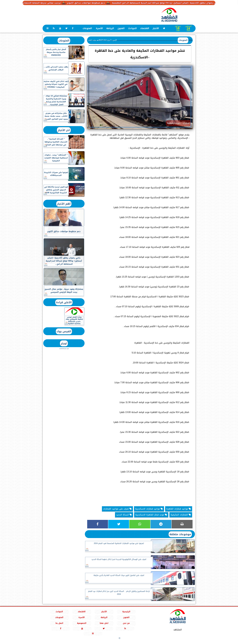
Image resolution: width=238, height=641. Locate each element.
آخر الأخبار (64, 130)
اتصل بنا (59, 623)
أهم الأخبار (64, 203)
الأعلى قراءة (64, 302)
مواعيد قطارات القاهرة (177, 509)
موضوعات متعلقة (180, 534)
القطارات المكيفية (180, 515)
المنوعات (87, 28)
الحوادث (132, 28)
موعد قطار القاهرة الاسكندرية (150, 515)
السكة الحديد (123, 515)
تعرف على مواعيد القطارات (116, 509)
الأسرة (99, 28)
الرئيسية (126, 611)
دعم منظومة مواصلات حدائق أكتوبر (107, 3)
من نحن (126, 623)
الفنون (121, 28)
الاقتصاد (144, 28)
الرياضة (110, 28)
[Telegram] (160, 524)
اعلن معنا (104, 623)
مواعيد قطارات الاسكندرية (148, 509)
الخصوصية (81, 623)
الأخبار (155, 28)
